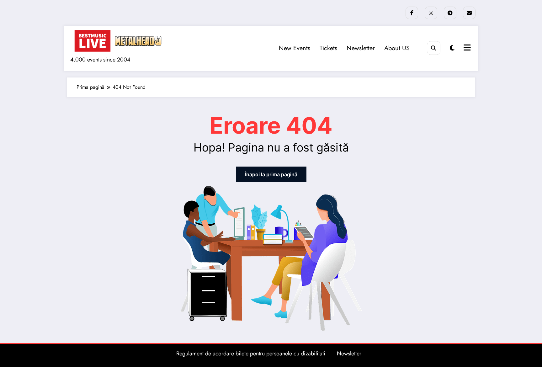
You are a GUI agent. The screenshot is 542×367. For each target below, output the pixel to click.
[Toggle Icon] (466, 48)
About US (397, 48)
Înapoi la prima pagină (271, 174)
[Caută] (433, 48)
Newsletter (361, 48)
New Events (294, 48)
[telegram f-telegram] (450, 13)
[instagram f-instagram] (431, 13)
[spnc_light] (452, 48)
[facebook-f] (412, 13)
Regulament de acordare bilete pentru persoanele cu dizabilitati (250, 353)
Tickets (328, 48)
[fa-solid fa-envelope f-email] (469, 13)
